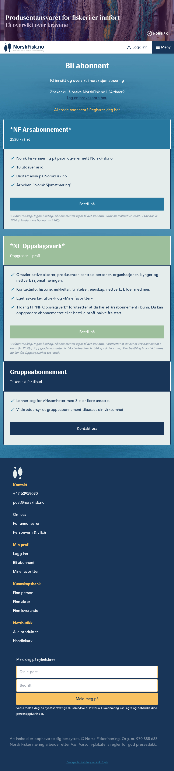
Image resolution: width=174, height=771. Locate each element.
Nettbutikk (22, 623)
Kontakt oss (87, 428)
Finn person (23, 592)
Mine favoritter (26, 571)
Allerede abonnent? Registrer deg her (87, 110)
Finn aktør (21, 601)
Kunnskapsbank (27, 583)
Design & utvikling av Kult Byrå (87, 762)
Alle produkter (25, 632)
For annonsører (26, 523)
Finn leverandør (26, 610)
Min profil (22, 544)
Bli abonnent (24, 562)
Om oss (19, 514)
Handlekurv (22, 640)
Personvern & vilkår (29, 532)
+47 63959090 (25, 493)
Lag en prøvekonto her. (87, 97)
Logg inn (20, 553)
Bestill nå (87, 204)
